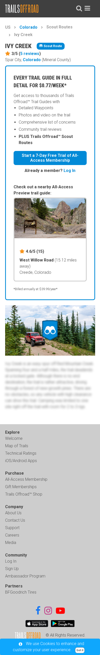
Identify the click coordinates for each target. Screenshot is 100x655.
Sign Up (12, 568)
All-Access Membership (26, 479)
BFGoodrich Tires (20, 592)
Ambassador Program (25, 576)
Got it (79, 650)
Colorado (28, 27)
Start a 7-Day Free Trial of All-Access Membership (50, 158)
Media (10, 542)
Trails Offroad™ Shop (23, 494)
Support (12, 527)
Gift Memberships (21, 486)
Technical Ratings (20, 453)
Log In (69, 170)
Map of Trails (16, 445)
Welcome (14, 438)
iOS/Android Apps (21, 460)
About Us (13, 512)
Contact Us (15, 520)
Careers (12, 535)
